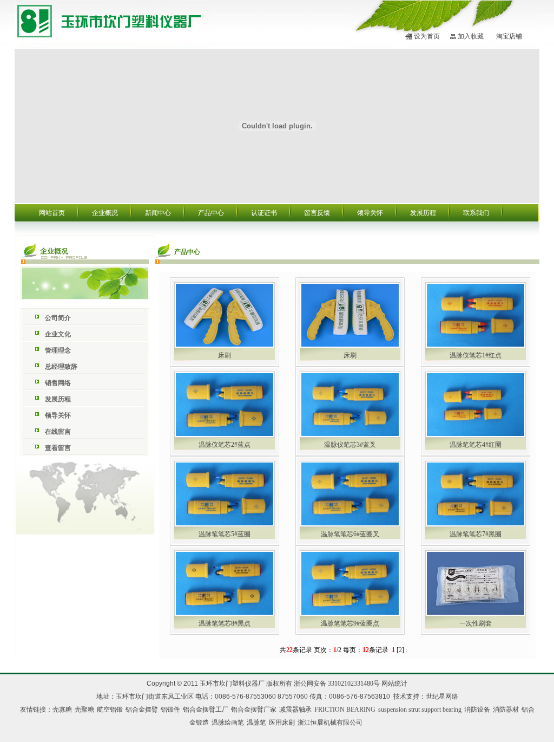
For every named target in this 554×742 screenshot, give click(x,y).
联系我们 (476, 213)
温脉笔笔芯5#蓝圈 (224, 534)
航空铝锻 (110, 709)
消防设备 (477, 709)
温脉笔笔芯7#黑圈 (476, 534)
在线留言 (58, 431)
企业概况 (105, 213)
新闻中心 (158, 213)
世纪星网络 (442, 696)
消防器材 (506, 709)
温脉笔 (256, 722)
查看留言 (58, 448)
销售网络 (58, 383)
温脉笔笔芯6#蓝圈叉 (350, 534)
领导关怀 (370, 213)
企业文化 (58, 334)
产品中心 (211, 213)
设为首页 (427, 36)
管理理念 (58, 350)
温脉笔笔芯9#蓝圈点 (350, 623)
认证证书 (264, 213)
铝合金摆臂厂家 (253, 709)
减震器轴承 (295, 709)
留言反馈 (317, 213)
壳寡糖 (62, 709)
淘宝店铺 (509, 36)
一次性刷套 (475, 623)
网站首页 (52, 213)
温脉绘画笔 (228, 722)
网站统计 (394, 683)
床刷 (224, 355)
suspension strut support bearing (419, 709)
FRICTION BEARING (344, 709)
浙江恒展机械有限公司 (330, 722)
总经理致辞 (61, 366)
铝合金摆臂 (142, 709)
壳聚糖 (84, 709)
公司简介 (58, 318)
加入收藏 (471, 36)
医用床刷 (282, 722)
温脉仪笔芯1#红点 (476, 355)
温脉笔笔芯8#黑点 (224, 623)
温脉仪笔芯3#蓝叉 (350, 444)
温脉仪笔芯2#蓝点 (224, 444)
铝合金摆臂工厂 (205, 709)
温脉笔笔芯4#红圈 (476, 444)
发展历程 (423, 213)
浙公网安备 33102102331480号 (337, 683)
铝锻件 (170, 709)
